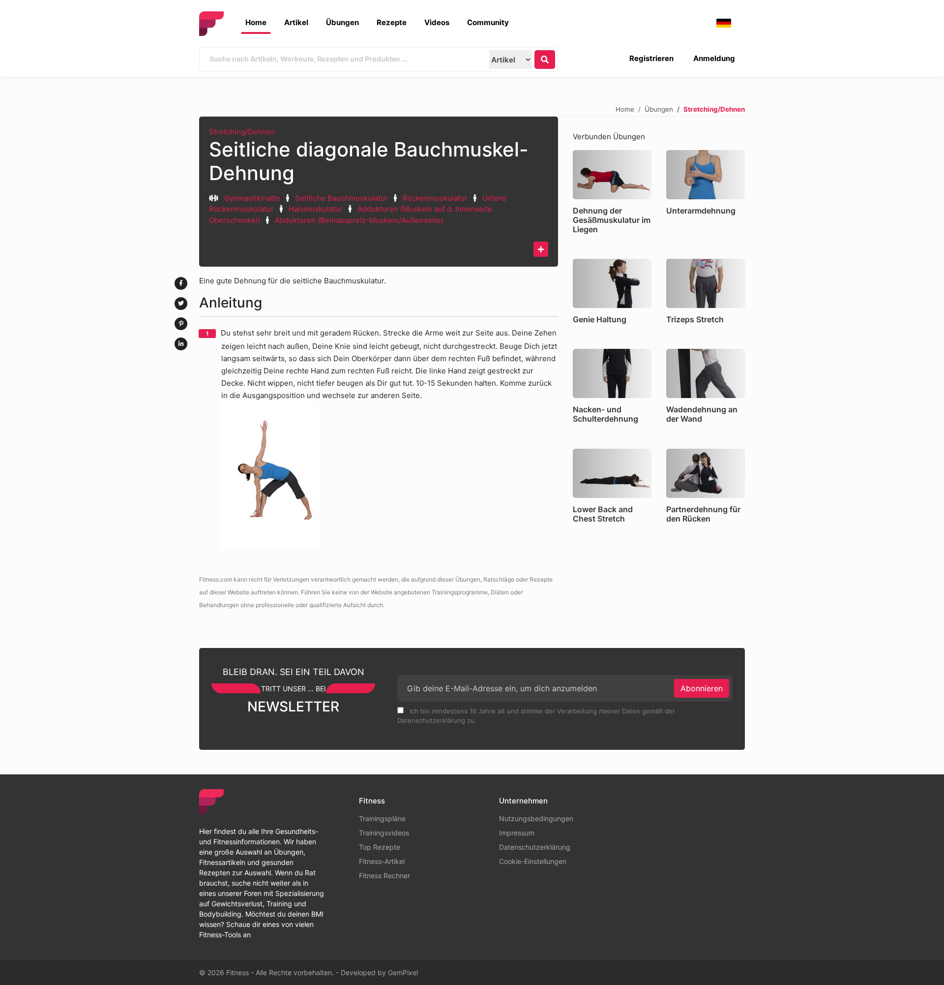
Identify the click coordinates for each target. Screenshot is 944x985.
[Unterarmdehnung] (705, 174)
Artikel (296, 22)
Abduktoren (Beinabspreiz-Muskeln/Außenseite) (359, 220)
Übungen (342, 22)
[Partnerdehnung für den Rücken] (705, 473)
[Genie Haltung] (612, 283)
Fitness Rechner (384, 875)
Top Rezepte (379, 847)
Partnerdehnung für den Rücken (703, 513)
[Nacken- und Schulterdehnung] (612, 373)
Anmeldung (714, 58)
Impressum (516, 833)
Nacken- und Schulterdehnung (605, 414)
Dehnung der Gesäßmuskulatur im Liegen (611, 220)
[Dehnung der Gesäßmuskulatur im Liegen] (612, 174)
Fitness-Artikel (382, 861)
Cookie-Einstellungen (532, 861)
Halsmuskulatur (316, 209)
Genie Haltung (599, 319)
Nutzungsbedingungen (536, 818)
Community (488, 22)
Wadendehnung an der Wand (702, 414)
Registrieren (651, 58)
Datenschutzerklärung (534, 847)
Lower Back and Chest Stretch (603, 513)
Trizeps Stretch (695, 319)
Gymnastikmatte (252, 198)
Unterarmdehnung (701, 210)
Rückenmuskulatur (435, 198)
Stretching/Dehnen (242, 131)
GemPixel (403, 972)
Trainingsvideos (384, 833)
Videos (436, 22)
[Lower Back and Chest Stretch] (612, 473)
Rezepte (392, 22)
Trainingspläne (382, 818)
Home (255, 22)
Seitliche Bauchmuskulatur (342, 198)
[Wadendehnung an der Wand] (705, 373)
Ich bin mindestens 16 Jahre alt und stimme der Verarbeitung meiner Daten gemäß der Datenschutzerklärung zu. (536, 716)
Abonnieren (701, 688)
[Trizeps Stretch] (705, 283)
